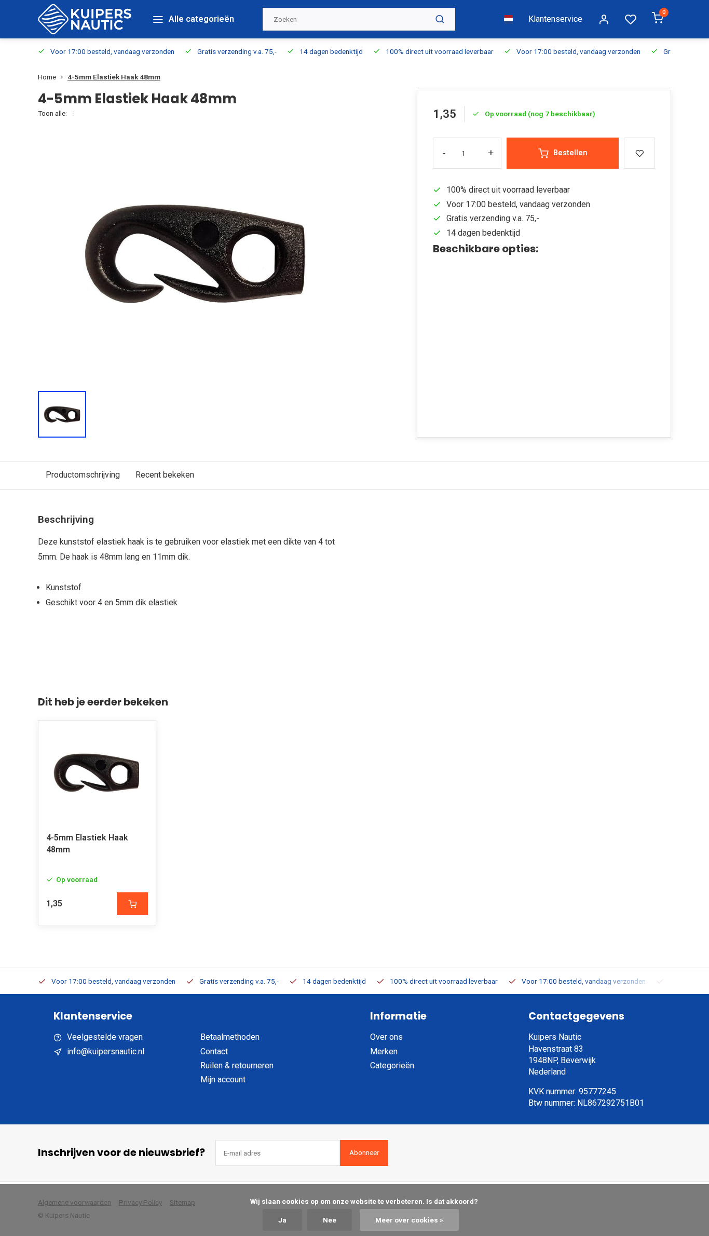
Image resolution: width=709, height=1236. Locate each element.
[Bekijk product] (132, 903)
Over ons (386, 1037)
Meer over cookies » (409, 1220)
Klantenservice (555, 19)
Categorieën (392, 1065)
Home (47, 77)
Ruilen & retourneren (237, 1065)
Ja (282, 1220)
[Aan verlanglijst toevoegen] (140, 736)
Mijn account (223, 1079)
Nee (329, 1220)
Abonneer (364, 1153)
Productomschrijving (83, 475)
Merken (384, 1051)
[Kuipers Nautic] (84, 19)
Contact (214, 1051)
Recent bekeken (164, 475)
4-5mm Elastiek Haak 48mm (113, 77)
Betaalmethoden (230, 1037)
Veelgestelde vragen (105, 1037)
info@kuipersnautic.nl (105, 1051)
